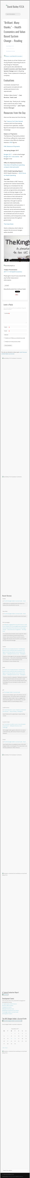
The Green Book (8, 224)
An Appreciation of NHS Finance (9, 1004)
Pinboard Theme (12, 1176)
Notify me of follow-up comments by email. (15, 338)
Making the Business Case (8, 1008)
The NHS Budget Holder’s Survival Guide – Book (15, 601)
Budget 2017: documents (11, 156)
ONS (11, 142)
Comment (7, 313)
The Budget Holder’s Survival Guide (12, 692)
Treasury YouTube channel (14, 121)
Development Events (10, 51)
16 (15, 1038)
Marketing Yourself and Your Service (10, 1010)
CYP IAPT (7, 285)
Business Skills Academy (7, 1005)
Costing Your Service (7, 1007)
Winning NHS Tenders (7, 1013)
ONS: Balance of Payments (12, 146)
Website (6, 334)
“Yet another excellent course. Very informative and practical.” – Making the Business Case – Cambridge (14, 725)
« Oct (3, 1047)
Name (7, 327)
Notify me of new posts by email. (12, 341)
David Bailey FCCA (10, 46)
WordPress (20, 1176)
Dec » (6, 1047)
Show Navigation (24, 14)
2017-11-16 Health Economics (13, 272)
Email (7, 331)
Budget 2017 (8, 154)
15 (11, 1038)
